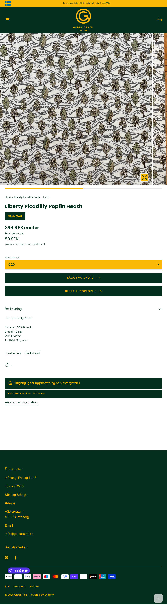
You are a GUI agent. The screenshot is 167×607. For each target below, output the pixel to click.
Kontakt (34, 586)
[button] (7, 19)
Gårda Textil (21, 594)
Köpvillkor (19, 586)
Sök (7, 586)
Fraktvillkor (13, 353)
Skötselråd (32, 353)
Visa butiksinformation (21, 402)
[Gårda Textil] (83, 20)
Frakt (22, 244)
